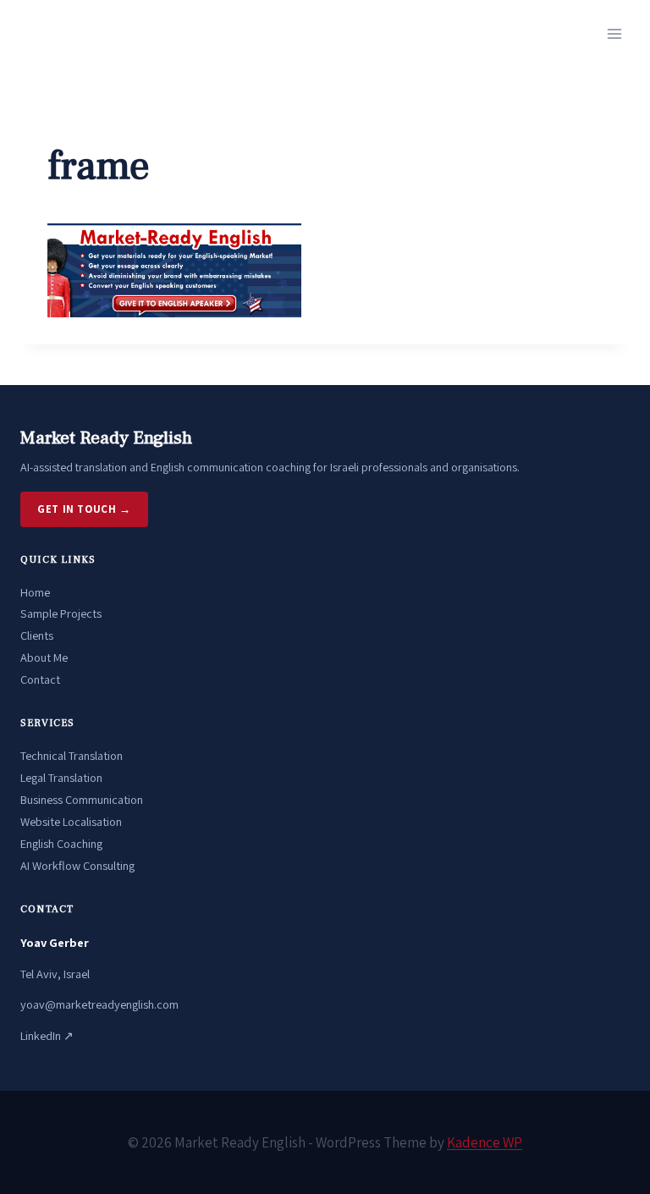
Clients (36, 635)
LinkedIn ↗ (47, 1035)
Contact (40, 679)
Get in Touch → (84, 509)
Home (35, 592)
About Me (44, 657)
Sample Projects (61, 613)
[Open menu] (614, 33)
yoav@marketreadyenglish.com (99, 1004)
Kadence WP (484, 1142)
